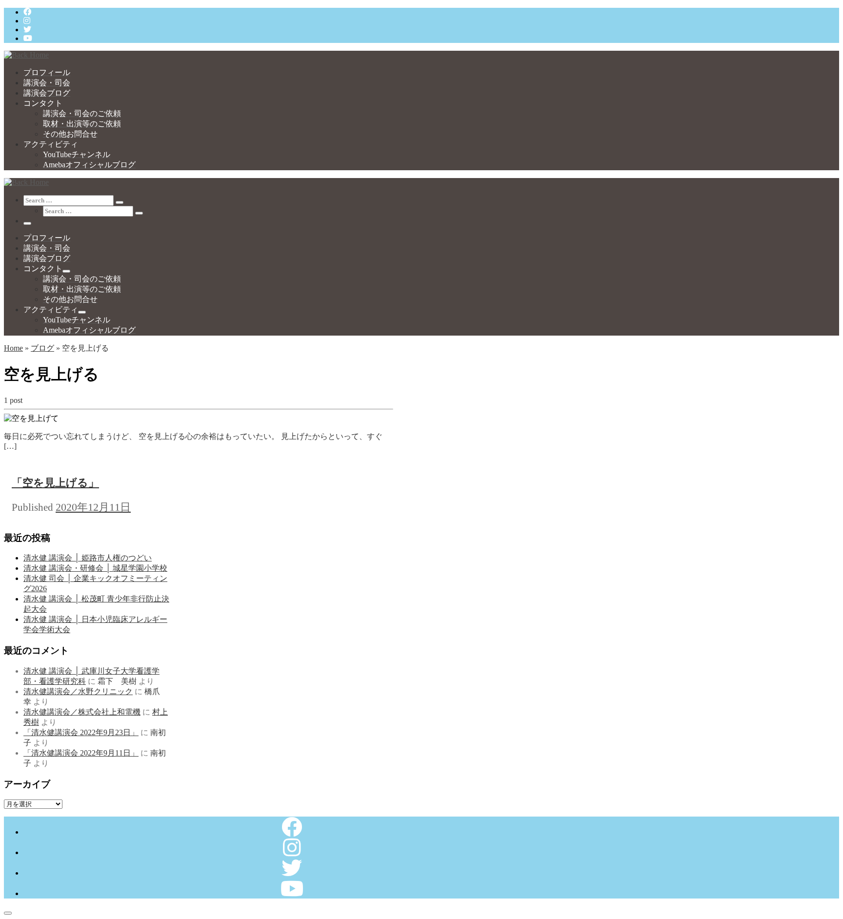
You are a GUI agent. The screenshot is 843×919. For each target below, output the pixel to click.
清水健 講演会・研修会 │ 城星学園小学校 (95, 568)
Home (13, 348)
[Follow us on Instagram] (26, 21)
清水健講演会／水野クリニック (78, 691)
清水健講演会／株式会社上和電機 (81, 712)
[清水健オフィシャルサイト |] (26, 55)
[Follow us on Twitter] (27, 29)
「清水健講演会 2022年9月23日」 (81, 732)
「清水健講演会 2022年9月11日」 (81, 753)
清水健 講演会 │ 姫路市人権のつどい (87, 558)
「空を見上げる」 (55, 483)
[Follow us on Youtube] (27, 38)
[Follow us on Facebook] (27, 12)
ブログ (42, 348)
